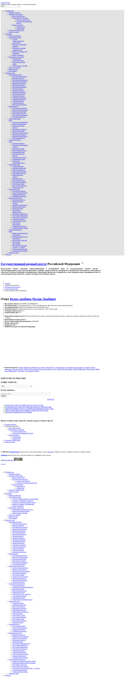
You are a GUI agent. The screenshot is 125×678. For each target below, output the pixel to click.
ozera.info (50, 452)
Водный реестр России (12, 287)
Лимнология (16, 437)
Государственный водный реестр (24, 264)
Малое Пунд (51, 367)
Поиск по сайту (10, 442)
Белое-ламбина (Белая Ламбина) (33, 299)
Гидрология (16, 438)
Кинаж (21, 369)
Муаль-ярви (91, 369)
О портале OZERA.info (12, 440)
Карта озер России (15, 428)
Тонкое (36, 371)
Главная (7, 283)
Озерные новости (10, 424)
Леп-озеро (20, 371)
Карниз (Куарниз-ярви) (64, 369)
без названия (60, 367)
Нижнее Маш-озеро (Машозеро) (29, 367)
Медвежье (8, 369)
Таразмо (43, 367)
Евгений (15, 369)
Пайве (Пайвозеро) (79, 369)
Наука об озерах (14, 435)
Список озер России (11, 289)
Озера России (5, 2)
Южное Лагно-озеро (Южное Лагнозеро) (37, 369)
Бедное (92, 367)
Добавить (4, 455)
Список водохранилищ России (22, 433)
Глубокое (87, 367)
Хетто (54, 369)
